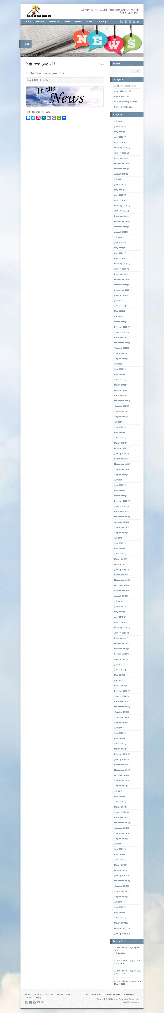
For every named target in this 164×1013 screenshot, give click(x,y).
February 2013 (120, 928)
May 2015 (118, 796)
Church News (120, 91)
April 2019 (118, 553)
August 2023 (120, 295)
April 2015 (118, 801)
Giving (102, 21)
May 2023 (118, 311)
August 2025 (120, 174)
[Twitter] (138, 21)
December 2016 (121, 701)
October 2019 (120, 522)
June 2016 (118, 733)
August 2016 (120, 722)
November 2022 (121, 342)
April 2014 (118, 859)
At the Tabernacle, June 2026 (127, 971)
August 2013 (120, 896)
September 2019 (121, 527)
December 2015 (121, 764)
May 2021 (118, 432)
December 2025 (121, 158)
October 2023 (120, 284)
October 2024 (120, 226)
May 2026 (118, 131)
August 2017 (120, 659)
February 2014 (120, 870)
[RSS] (121, 21)
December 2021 (121, 395)
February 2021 (120, 448)
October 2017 (120, 648)
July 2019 (118, 538)
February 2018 (120, 627)
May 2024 (118, 247)
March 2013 (119, 923)
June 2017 (118, 669)
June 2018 (118, 606)
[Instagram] (130, 21)
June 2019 (118, 543)
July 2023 (118, 300)
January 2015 (120, 812)
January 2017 (120, 696)
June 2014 (118, 849)
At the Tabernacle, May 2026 (127, 981)
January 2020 (120, 506)
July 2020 (118, 480)
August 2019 (120, 532)
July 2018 (118, 601)
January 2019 (120, 569)
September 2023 (121, 290)
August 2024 (120, 232)
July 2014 (118, 844)
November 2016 (121, 706)
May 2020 (118, 490)
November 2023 (121, 279)
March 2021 (119, 443)
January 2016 (120, 759)
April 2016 (118, 743)
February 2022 (120, 390)
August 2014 (120, 838)
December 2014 (121, 817)
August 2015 (120, 785)
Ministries (53, 21)
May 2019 (118, 548)
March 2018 (119, 622)
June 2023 (118, 306)
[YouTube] (134, 21)
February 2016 (120, 754)
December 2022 (121, 337)
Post (30, 55)
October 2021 (120, 406)
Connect (90, 21)
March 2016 (119, 749)
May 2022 (118, 374)
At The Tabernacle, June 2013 (45, 73)
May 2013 (118, 912)
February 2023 (120, 327)
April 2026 (118, 137)
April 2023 (118, 316)
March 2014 (119, 865)
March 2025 (119, 200)
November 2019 (121, 516)
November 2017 (121, 643)
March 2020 (119, 495)
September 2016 (121, 717)
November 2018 (121, 580)
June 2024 (118, 242)
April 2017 (118, 680)
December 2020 (121, 459)
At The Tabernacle (123, 86)
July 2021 (118, 422)
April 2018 (118, 617)
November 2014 (121, 822)
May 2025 (118, 190)
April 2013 (118, 917)
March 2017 (119, 685)
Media (78, 21)
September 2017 (121, 654)
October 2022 (120, 348)
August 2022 (120, 358)
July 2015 (118, 791)
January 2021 (120, 453)
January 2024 (120, 269)
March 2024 (119, 258)
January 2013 (120, 933)
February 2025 (120, 205)
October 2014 (120, 828)
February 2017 (120, 691)
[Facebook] (126, 21)
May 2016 (118, 738)
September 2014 (121, 833)
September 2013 (121, 891)
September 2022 (121, 353)
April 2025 (118, 195)
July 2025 (118, 179)
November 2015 (121, 770)
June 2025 (118, 184)
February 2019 (120, 564)
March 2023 (119, 321)
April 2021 (118, 437)
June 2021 (118, 427)
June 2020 (118, 485)
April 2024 (118, 253)
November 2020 (121, 464)
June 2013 (118, 907)
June (41, 55)
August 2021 (120, 416)
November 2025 (121, 163)
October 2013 (120, 886)
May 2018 (118, 611)
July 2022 (118, 364)
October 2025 (120, 168)
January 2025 (120, 211)
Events (66, 21)
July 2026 (118, 121)
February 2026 (120, 147)
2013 (35, 55)
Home (28, 21)
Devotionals (120, 96)
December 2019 (121, 511)
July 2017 (118, 664)
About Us (39, 21)
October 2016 (120, 712)
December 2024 (121, 216)
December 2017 (121, 638)
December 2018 (121, 575)
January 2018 (120, 633)
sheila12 (46, 80)
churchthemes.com (131, 1002)
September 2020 (121, 469)
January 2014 (120, 875)
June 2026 (118, 126)
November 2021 (121, 400)
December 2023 (121, 274)
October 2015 (120, 775)
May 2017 (118, 675)
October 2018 (120, 585)
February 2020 (120, 501)
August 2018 (120, 596)
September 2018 (121, 590)
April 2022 (118, 379)
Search (136, 71)
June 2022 (118, 369)
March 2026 (119, 142)
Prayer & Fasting (122, 107)
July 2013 (118, 902)
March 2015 (119, 807)
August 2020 (120, 474)
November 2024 (121, 221)
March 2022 (119, 385)
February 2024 (120, 263)
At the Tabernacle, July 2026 (127, 960)
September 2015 (121, 780)
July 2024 (118, 237)
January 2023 (120, 332)
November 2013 (121, 880)
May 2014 (118, 854)
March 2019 (119, 559)
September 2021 (121, 411)
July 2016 (118, 728)
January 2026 (120, 153)
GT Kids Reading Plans (124, 101)
